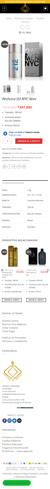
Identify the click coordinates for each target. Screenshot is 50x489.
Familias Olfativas (11, 440)
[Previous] (6, 59)
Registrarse (12, 469)
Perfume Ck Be (31, 273)
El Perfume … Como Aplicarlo (17, 451)
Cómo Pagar (8, 331)
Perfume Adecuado (12, 444)
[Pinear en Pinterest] (24, 166)
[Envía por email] (19, 166)
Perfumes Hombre (23, 18)
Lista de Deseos (27, 469)
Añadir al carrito (29, 141)
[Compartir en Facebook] (9, 166)
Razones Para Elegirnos (15, 324)
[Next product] (22, 27)
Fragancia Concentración (15, 447)
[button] (4, 8)
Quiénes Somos (11, 320)
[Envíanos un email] (19, 420)
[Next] (43, 59)
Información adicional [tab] (13, 183)
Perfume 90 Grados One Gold (7, 275)
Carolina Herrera (19, 153)
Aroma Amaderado (26, 157)
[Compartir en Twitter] (14, 166)
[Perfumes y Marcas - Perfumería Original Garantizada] (25, 8)
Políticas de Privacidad (14, 337)
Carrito (41, 469)
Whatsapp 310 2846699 (16, 467)
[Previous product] (28, 27)
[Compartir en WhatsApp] (4, 166)
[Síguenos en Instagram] (9, 420)
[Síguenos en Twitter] (14, 420)
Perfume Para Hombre (19, 160)
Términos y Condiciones (14, 341)
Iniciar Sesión (36, 467)
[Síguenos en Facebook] (4, 420)
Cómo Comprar (10, 327)
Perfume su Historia (12, 437)
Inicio (8, 18)
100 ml (14, 157)
